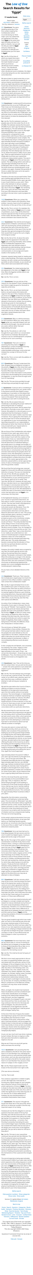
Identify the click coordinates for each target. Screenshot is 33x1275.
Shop (6, 1211)
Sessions (26, 28)
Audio (26, 34)
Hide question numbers (10, 1194)
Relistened (13, 1201)
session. (17, 24)
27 (2, 1102)
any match (6, 22)
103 (2, 1050)
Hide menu (26, 16)
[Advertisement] (16, 1257)
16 (4, 363)
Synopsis (26, 36)
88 (2, 879)
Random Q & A (6, 1215)
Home (27, 27)
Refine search (26, 23)
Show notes (12, 1196)
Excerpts (19, 1215)
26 (4, 199)
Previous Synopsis (18, 1209)
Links (13, 1215)
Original (26, 48)
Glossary (26, 38)
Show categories (24, 1194)
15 (5, 1050)
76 (2, 343)
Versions (7, 1216)
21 (4, 222)
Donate (26, 39)
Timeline (17, 1213)
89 (2, 363)
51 (2, 319)
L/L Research (26, 66)
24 (2, 576)
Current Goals (13, 1218)
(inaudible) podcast (26, 62)
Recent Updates (24, 1216)
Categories (26, 30)
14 (2, 103)
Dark (26, 46)
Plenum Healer (26, 56)
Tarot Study (24, 1211)
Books (27, 32)
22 (2, 222)
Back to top (16, 1204)
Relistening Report (8, 1213)
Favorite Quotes (14, 1211)
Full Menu (26, 51)
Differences (14, 1216)
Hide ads (13, 1239)
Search (9, 1207)
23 (2, 27)
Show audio (21, 1196)
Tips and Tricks (26, 1213)
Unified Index (27, 1215)
